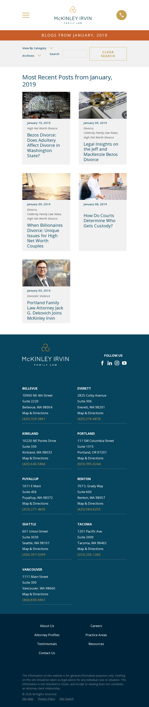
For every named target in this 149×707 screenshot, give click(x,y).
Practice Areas (96, 635)
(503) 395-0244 (89, 464)
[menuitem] (27, 698)
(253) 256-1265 (89, 554)
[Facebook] (102, 363)
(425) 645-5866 (34, 464)
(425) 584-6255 (89, 509)
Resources (96, 644)
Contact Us (47, 653)
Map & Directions (35, 413)
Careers (96, 626)
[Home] (73, 15)
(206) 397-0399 (34, 554)
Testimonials (47, 644)
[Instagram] (117, 363)
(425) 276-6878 (89, 419)
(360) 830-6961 (34, 600)
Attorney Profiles (47, 635)
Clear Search (108, 54)
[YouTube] (124, 363)
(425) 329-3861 (34, 419)
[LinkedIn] (109, 363)
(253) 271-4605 (34, 509)
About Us (47, 626)
